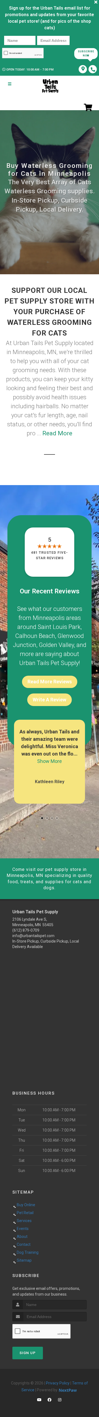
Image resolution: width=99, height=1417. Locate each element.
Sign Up (28, 1353)
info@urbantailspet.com (33, 936)
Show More (49, 761)
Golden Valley (56, 645)
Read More (57, 433)
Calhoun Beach (35, 635)
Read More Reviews (50, 681)
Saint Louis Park (59, 626)
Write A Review (49, 699)
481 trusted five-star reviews (49, 555)
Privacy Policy (58, 1383)
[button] (42, 818)
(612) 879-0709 (25, 930)
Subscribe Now (86, 53)
